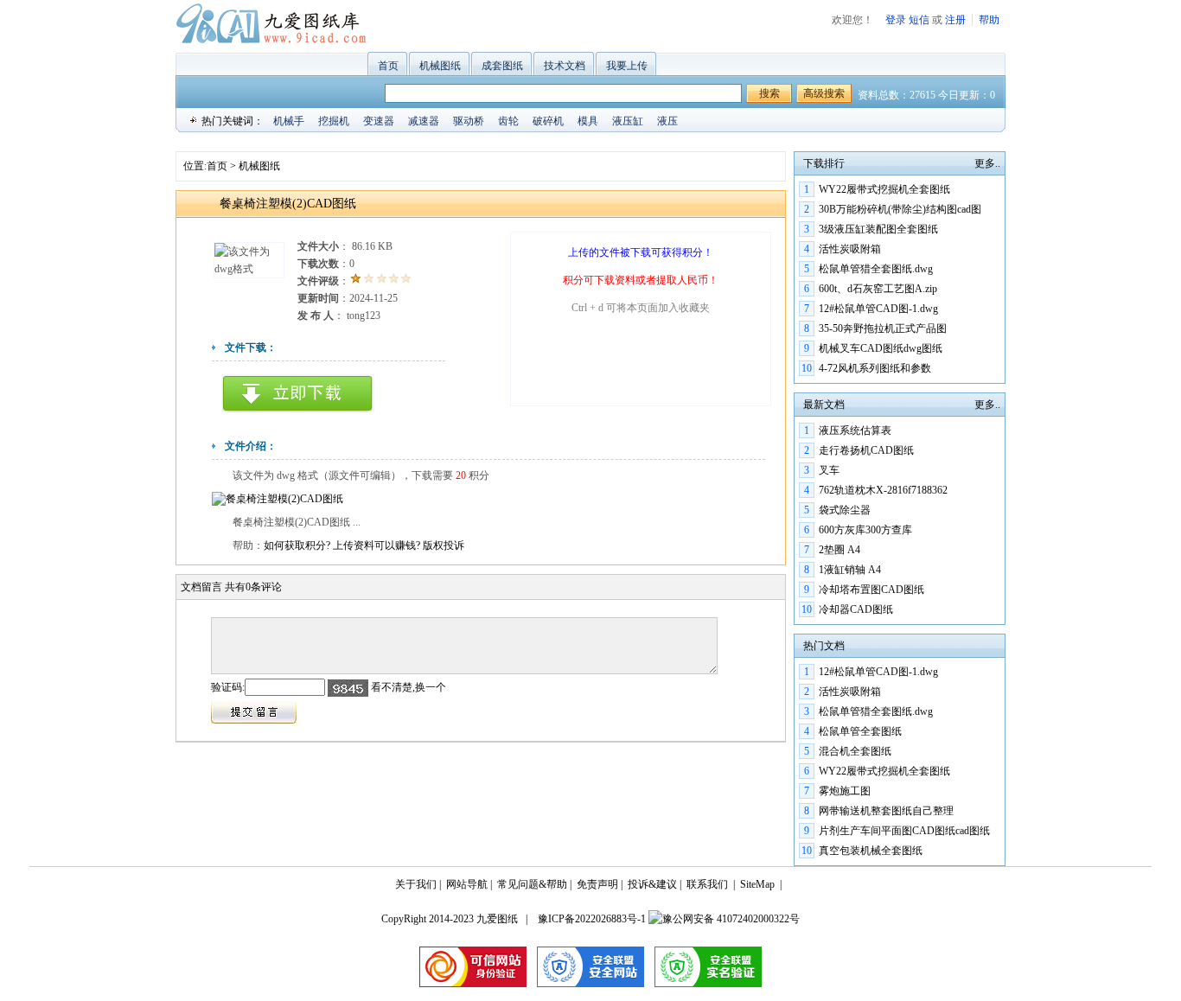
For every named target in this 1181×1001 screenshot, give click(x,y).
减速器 (423, 121)
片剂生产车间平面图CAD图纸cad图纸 (904, 831)
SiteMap (757, 884)
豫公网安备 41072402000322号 (731, 919)
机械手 (288, 121)
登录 (895, 20)
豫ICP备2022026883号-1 (590, 919)
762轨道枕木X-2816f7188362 (883, 490)
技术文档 (564, 66)
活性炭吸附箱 (850, 249)
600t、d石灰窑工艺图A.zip (878, 289)
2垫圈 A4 (839, 550)
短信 (919, 20)
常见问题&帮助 (532, 884)
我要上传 (627, 66)
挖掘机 (333, 121)
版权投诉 (443, 545)
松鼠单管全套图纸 (860, 731)
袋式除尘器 (845, 510)
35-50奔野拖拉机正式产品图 (883, 328)
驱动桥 (468, 121)
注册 (955, 20)
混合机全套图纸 (855, 751)
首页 (388, 66)
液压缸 (627, 121)
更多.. (987, 163)
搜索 (769, 93)
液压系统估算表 (855, 430)
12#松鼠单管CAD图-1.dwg (878, 309)
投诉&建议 (652, 884)
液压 (667, 121)
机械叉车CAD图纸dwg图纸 (880, 348)
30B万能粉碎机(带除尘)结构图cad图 (900, 209)
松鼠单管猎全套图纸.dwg (876, 269)
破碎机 (548, 121)
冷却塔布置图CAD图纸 (871, 589)
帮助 (989, 20)
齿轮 (508, 121)
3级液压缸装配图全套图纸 (878, 229)
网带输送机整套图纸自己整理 (886, 811)
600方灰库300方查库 (865, 530)
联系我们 (707, 884)
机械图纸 (440, 66)
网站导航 (467, 884)
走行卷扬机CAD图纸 (866, 450)
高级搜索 (824, 93)
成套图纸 (502, 66)
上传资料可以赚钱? (378, 545)
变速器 (378, 121)
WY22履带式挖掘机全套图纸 (884, 189)
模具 (588, 121)
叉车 (829, 470)
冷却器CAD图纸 (856, 609)
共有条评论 (253, 587)
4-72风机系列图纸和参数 (875, 368)
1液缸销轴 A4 (850, 570)
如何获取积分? (298, 545)
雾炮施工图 (845, 791)
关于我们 (416, 884)
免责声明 (597, 884)
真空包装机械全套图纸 (870, 851)
